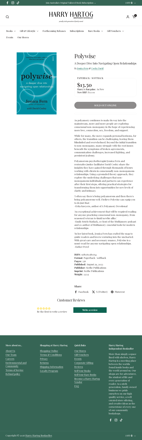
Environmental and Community (16, 364)
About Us (10, 350)
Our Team (11, 354)
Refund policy (13, 373)
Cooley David (97, 68)
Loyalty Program (49, 370)
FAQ (76, 385)
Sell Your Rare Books (85, 374)
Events (78, 358)
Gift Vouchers (81, 354)
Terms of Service (14, 370)
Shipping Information (51, 366)
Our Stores (80, 350)
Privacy (44, 358)
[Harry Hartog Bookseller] (71, 17)
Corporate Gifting (83, 362)
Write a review (90, 310)
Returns (44, 362)
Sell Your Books (82, 370)
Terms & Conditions (51, 354)
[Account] (128, 17)
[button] (7, 17)
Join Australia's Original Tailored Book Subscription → (71, 3)
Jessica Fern (82, 68)
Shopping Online (49, 350)
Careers (10, 358)
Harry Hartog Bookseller (38, 435)
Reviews (78, 366)
